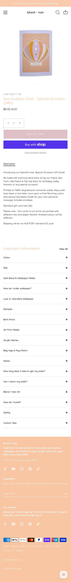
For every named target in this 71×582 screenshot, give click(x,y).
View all (63, 248)
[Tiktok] (38, 468)
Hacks (6, 360)
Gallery (33, 546)
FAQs (41, 546)
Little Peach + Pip (12, 94)
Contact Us (8, 550)
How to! (49, 546)
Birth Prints (9, 319)
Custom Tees (10, 423)
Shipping (15, 546)
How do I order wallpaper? (17, 288)
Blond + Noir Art (11, 391)
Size (5, 267)
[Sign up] (66, 493)
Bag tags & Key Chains (15, 350)
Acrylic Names (10, 340)
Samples (7, 309)
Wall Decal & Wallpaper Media (19, 278)
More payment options (35, 152)
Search (6, 546)
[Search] (58, 13)
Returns (24, 546)
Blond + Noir (15, 568)
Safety (6, 412)
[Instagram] (21, 468)
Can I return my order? (15, 381)
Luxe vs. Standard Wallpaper (18, 298)
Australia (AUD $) (11, 560)
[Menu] (5, 12)
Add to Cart (35, 134)
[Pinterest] (30, 468)
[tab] (11, 164)
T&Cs (57, 546)
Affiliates (19, 550)
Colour (6, 257)
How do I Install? (12, 402)
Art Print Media (11, 329)
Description (9, 163)
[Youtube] (13, 468)
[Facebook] (5, 468)
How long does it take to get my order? (24, 371)
